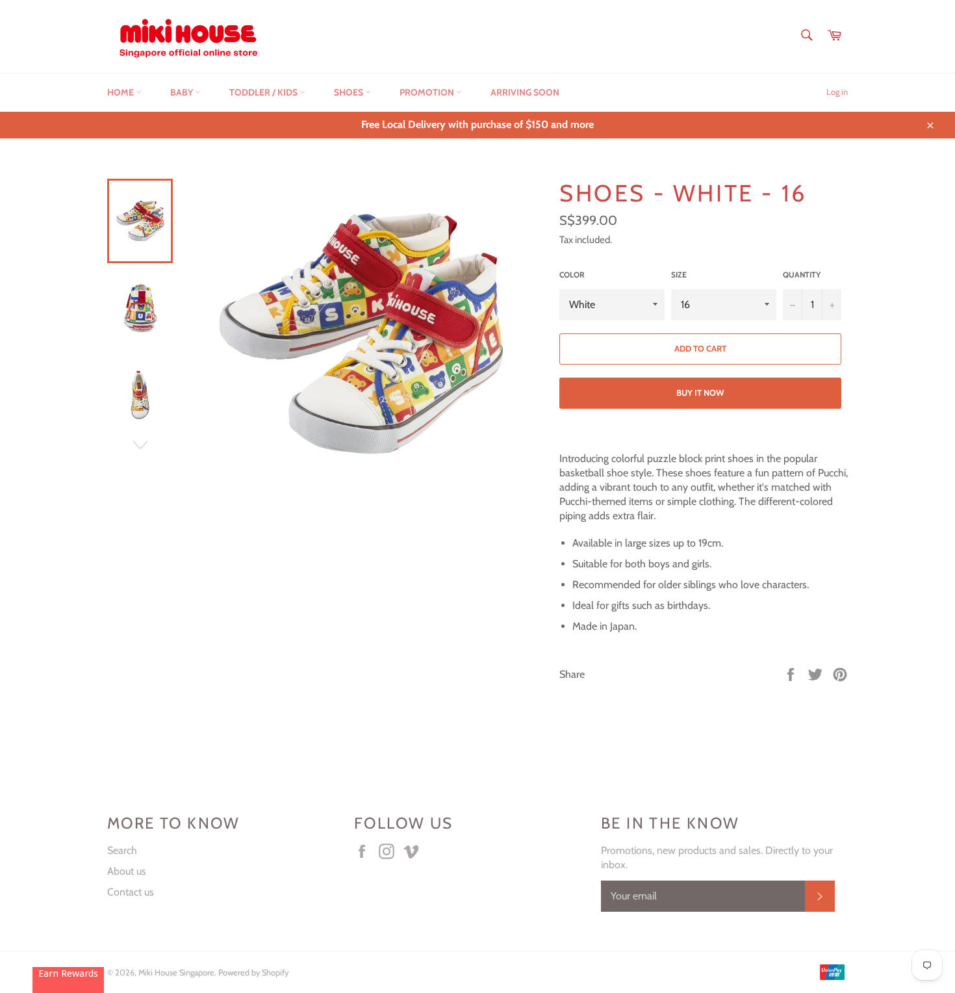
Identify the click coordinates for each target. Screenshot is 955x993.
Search (122, 850)
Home (121, 92)
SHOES (349, 92)
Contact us (130, 892)
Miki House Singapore (176, 972)
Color (572, 274)
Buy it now (700, 392)
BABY (182, 92)
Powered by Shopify (253, 972)
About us (126, 871)
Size (679, 274)
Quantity (802, 274)
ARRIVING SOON (524, 92)
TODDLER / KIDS (264, 92)
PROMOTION (428, 92)
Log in (837, 91)
